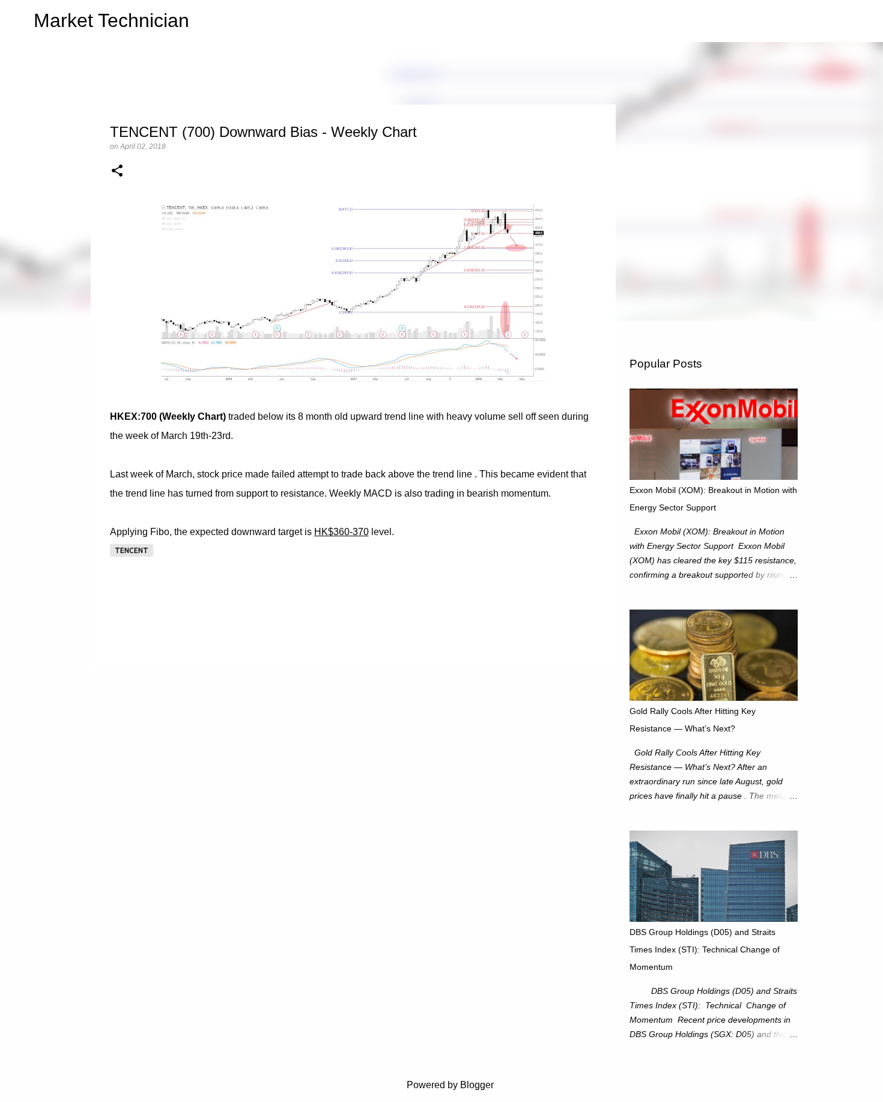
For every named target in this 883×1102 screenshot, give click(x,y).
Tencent (131, 550)
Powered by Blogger (449, 1085)
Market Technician (111, 20)
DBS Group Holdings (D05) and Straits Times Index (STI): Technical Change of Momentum (705, 949)
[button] (117, 171)
